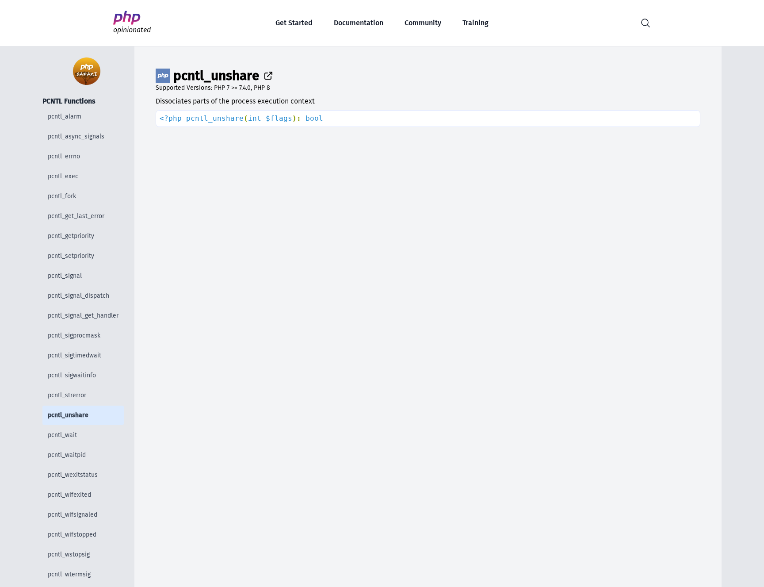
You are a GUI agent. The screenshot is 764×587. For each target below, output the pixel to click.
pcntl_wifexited (69, 495)
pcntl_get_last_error (76, 216)
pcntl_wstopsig (69, 554)
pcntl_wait (62, 435)
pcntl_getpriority (71, 236)
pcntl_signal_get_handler (83, 315)
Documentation (358, 23)
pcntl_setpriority (71, 256)
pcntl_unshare (68, 415)
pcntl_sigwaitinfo (72, 375)
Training (475, 23)
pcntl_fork (62, 196)
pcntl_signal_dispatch (78, 295)
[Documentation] (267, 75)
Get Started (294, 23)
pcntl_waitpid (67, 455)
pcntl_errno (64, 156)
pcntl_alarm (64, 116)
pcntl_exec (63, 176)
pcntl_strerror (67, 395)
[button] (645, 23)
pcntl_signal (65, 276)
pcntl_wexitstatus (73, 475)
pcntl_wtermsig (69, 574)
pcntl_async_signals (76, 136)
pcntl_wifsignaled (72, 514)
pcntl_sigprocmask (74, 335)
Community (423, 23)
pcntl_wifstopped (72, 534)
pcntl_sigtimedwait (74, 355)
